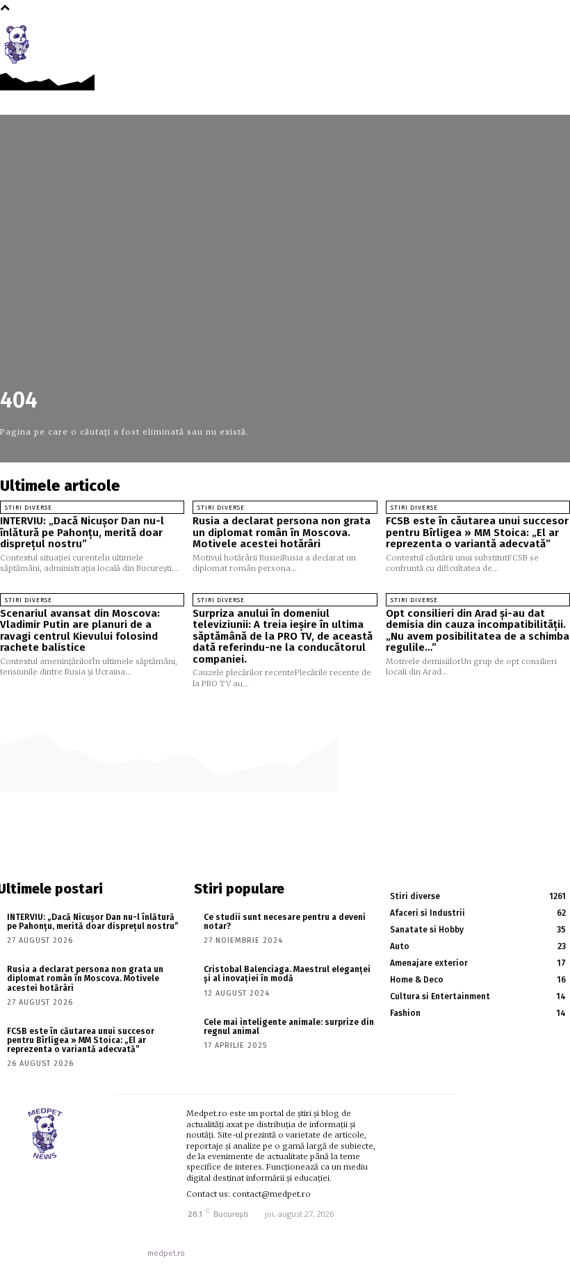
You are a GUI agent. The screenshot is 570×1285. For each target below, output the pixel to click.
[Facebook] (532, 36)
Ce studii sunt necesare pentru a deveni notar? (285, 921)
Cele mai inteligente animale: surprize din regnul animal (289, 1026)
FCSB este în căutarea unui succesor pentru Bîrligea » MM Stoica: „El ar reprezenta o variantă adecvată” (477, 532)
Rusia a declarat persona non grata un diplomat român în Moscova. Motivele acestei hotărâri (281, 532)
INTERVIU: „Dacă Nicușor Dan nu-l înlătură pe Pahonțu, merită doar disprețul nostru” (82, 532)
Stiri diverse (28, 507)
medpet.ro (166, 1253)
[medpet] (21, 44)
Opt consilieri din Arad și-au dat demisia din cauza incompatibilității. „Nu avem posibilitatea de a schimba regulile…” (477, 630)
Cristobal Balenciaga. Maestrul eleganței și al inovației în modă (287, 973)
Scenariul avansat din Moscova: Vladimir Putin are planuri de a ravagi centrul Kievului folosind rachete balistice (80, 630)
